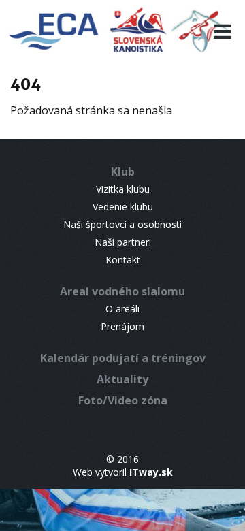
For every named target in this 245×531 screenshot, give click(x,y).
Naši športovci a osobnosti (122, 224)
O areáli (122, 308)
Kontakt (122, 259)
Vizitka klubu (123, 188)
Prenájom (122, 326)
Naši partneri (123, 242)
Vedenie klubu (123, 206)
